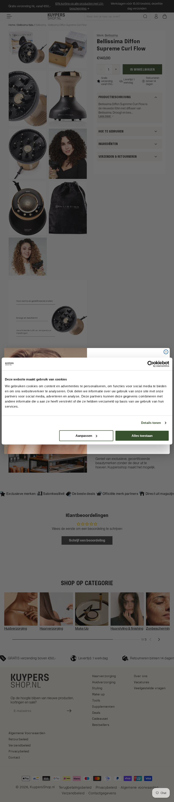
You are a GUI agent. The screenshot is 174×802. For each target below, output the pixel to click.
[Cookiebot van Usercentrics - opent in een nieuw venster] (150, 364)
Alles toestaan (142, 435)
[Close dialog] (166, 352)
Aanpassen (84, 435)
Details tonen (151, 423)
